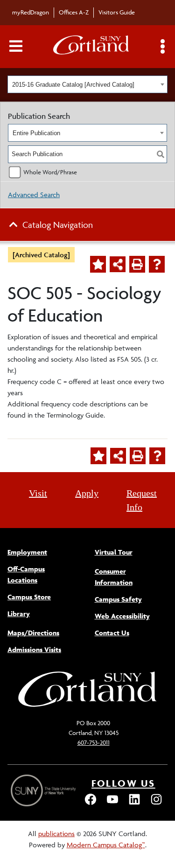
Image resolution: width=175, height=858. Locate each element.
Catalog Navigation (57, 224)
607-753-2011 (93, 742)
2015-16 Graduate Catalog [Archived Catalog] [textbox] (73, 84)
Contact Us (112, 632)
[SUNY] (44, 790)
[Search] (160, 154)
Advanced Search (34, 194)
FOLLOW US (123, 783)
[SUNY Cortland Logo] (91, 47)
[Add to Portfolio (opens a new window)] (98, 264)
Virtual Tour (114, 552)
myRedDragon (30, 12)
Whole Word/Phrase (50, 172)
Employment (27, 552)
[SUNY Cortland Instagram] (156, 803)
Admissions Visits (34, 649)
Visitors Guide (116, 12)
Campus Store (29, 596)
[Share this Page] (118, 264)
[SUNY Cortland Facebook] (91, 803)
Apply (86, 493)
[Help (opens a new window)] (157, 264)
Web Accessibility (122, 615)
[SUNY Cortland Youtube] (112, 803)
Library (18, 613)
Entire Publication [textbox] (36, 133)
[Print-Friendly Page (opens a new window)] (137, 264)
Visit (38, 493)
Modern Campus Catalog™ (106, 844)
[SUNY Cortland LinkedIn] (134, 803)
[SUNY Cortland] (88, 705)
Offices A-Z (74, 12)
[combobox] (87, 84)
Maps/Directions (33, 632)
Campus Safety (118, 599)
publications (56, 833)
